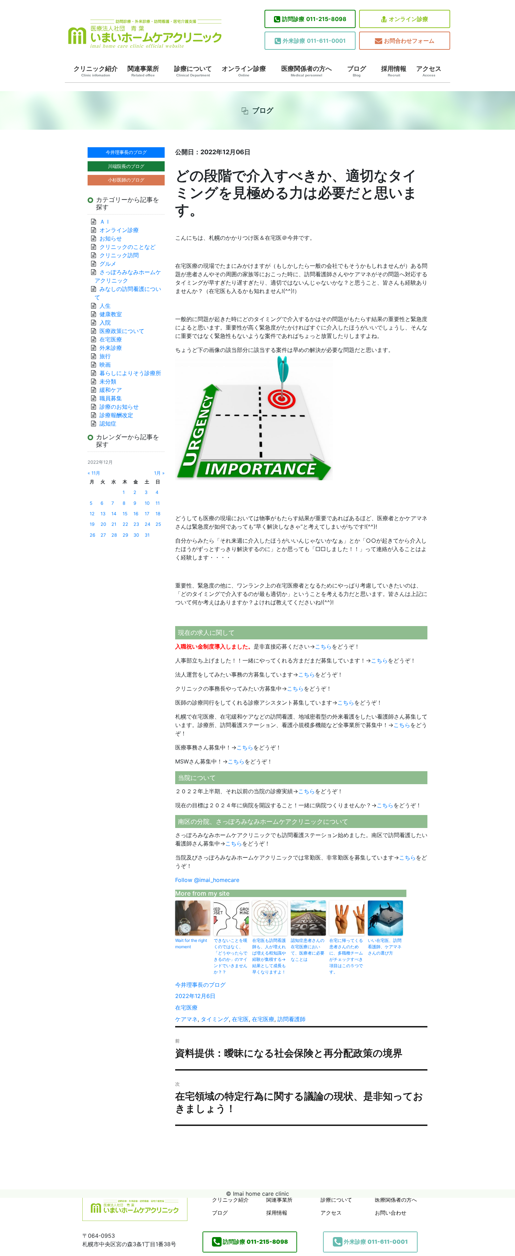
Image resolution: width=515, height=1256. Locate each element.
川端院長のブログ (126, 166)
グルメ (107, 263)
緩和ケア (113, 389)
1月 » (159, 473)
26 (92, 535)
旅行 (105, 356)
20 (103, 524)
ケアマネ (186, 1019)
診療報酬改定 (116, 415)
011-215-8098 (314, 18)
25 (158, 524)
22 (125, 524)
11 (158, 503)
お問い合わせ (390, 1212)
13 (103, 513)
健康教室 (110, 314)
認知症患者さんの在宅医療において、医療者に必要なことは (307, 950)
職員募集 (110, 398)
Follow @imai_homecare (207, 879)
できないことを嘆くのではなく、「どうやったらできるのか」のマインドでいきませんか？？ (230, 956)
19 (92, 524)
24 (147, 524)
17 (147, 513)
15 (125, 513)
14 (113, 513)
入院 (105, 322)
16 (135, 513)
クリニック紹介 (96, 71)
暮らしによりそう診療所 (130, 372)
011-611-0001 (314, 40)
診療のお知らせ (119, 406)
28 (114, 535)
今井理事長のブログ (200, 984)
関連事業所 (143, 71)
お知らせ (110, 238)
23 (136, 524)
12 (92, 513)
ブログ (356, 71)
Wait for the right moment (191, 943)
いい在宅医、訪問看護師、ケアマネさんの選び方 (384, 947)
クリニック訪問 (119, 255)
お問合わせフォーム (409, 40)
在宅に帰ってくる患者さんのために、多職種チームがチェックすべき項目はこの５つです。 (346, 956)
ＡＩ (105, 221)
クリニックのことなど (127, 246)
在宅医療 (186, 1007)
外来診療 (110, 347)
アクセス (428, 71)
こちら (323, 646)
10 (147, 503)
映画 (105, 364)
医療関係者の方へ (306, 71)
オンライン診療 (408, 18)
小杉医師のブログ (126, 180)
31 (147, 535)
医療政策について (121, 330)
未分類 (107, 381)
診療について (193, 71)
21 (113, 524)
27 (103, 535)
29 (125, 535)
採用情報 (393, 71)
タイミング (215, 1019)
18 (158, 513)
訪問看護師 (291, 1019)
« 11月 (94, 473)
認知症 (107, 423)
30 (136, 535)
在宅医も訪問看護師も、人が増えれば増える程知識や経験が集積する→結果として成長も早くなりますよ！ (269, 956)
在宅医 (240, 1019)
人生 (105, 305)
